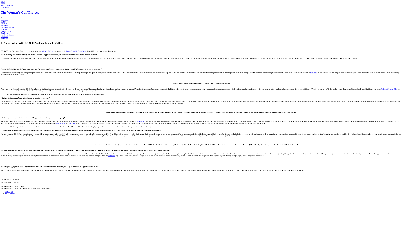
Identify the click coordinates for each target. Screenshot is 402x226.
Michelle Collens (47, 51)
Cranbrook (313, 73)
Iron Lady (71, 123)
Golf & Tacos (60, 123)
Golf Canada (141, 121)
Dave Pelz (111, 156)
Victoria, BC (9, 192)
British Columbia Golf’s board (76, 51)
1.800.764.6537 (10, 194)
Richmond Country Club (389, 89)
